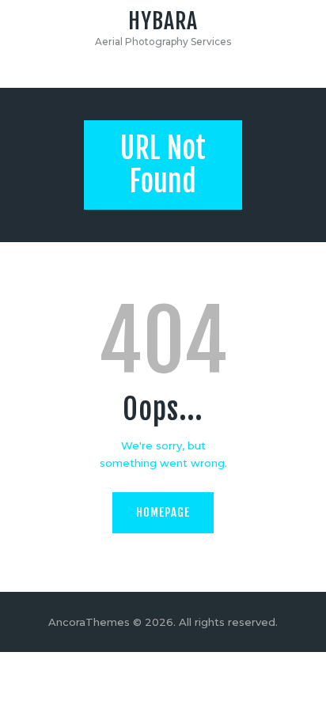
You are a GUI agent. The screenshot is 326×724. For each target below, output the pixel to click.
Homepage (163, 512)
